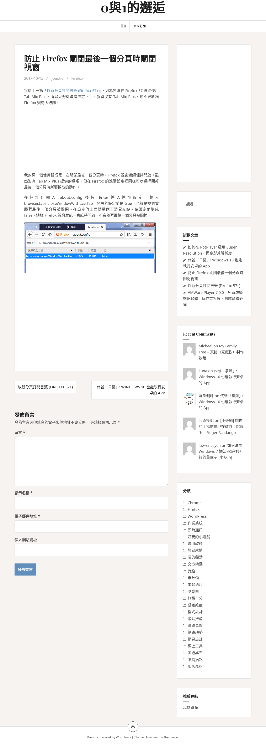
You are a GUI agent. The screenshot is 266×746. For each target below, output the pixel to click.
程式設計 (195, 611)
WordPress (197, 516)
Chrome (195, 502)
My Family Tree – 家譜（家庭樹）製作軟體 (221, 352)
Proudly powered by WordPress (109, 737)
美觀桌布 (195, 652)
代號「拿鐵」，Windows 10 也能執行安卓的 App (221, 376)
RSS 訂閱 (140, 26)
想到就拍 (195, 550)
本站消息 (195, 584)
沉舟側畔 (206, 395)
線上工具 (195, 645)
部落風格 (195, 666)
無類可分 (195, 598)
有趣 (191, 570)
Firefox (77, 78)
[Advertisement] (91, 139)
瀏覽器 (193, 591)
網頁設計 (195, 639)
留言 (20, 432)
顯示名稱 (24, 492)
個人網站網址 (26, 539)
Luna (203, 370)
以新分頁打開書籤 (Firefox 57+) (73, 90)
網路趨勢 (195, 632)
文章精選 (195, 564)
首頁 (123, 26)
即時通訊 (195, 529)
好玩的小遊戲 (199, 536)
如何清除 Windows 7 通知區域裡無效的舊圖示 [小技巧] (220, 451)
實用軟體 (195, 543)
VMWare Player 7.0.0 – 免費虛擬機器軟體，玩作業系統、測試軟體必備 (213, 298)
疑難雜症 (195, 605)
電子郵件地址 (27, 516)
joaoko (58, 78)
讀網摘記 (195, 659)
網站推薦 (195, 618)
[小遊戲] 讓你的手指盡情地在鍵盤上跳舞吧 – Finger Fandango (221, 426)
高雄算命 (190, 707)
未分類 (193, 577)
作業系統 (195, 523)
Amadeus (152, 737)
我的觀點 (195, 557)
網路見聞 (195, 625)
